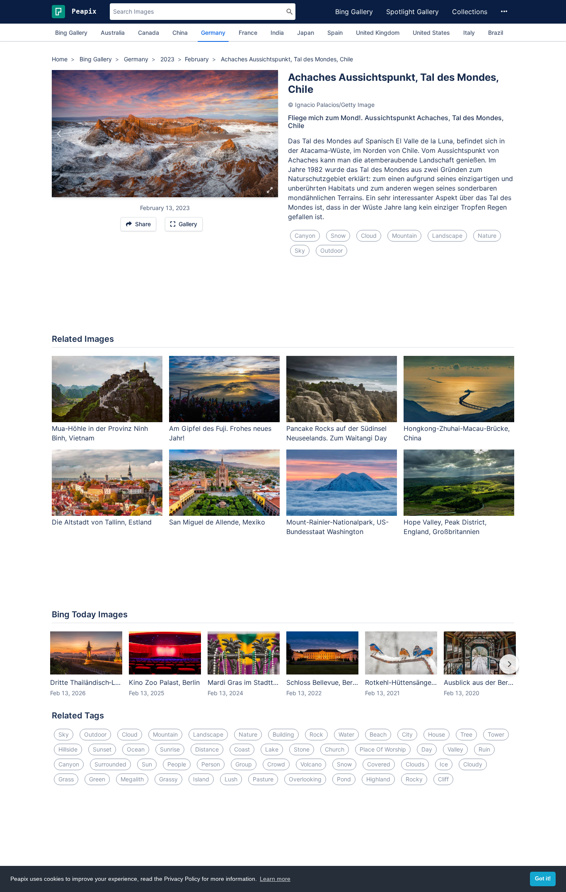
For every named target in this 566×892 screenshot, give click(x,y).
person (210, 764)
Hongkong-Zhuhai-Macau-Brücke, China (457, 433)
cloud (369, 235)
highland (378, 779)
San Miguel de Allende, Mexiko (217, 522)
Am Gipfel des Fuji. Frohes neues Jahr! (220, 433)
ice (444, 764)
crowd (276, 764)
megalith (132, 779)
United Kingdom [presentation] (377, 32)
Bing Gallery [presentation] (71, 32)
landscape (447, 235)
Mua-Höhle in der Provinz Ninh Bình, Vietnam (100, 433)
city (407, 734)
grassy (168, 779)
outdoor (331, 250)
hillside (67, 749)
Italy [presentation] (469, 32)
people (176, 764)
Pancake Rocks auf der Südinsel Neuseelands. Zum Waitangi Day (336, 433)
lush (231, 779)
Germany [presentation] (213, 32)
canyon (305, 235)
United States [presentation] (431, 32)
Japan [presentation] (305, 32)
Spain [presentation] (335, 32)
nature (487, 235)
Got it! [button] (543, 879)
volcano (311, 764)
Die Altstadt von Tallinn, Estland (102, 522)
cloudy (472, 764)
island (201, 779)
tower (496, 734)
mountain (404, 235)
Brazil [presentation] (495, 32)
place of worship (383, 749)
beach (378, 734)
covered (378, 764)
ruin (484, 749)
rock (316, 734)
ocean (136, 749)
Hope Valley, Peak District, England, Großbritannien (445, 527)
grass (66, 779)
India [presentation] (277, 32)
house (436, 734)
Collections (469, 11)
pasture (263, 779)
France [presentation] (248, 32)
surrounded (110, 764)
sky (300, 250)
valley (455, 749)
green (97, 779)
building (283, 734)
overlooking (305, 779)
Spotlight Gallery (412, 11)
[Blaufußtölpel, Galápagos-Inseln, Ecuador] (59, 134)
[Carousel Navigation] (283, 670)
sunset (102, 749)
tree (466, 734)
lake (271, 749)
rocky (414, 779)
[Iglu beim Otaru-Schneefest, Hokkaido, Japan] (270, 134)
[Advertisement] (283, 300)
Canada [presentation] (148, 32)
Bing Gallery (354, 11)
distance (207, 749)
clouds (415, 764)
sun (147, 764)
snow (338, 235)
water (346, 734)
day (426, 749)
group (243, 764)
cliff (443, 779)
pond (344, 779)
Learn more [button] (275, 878)
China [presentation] (180, 32)
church (334, 749)
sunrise (170, 749)
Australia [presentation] (113, 32)
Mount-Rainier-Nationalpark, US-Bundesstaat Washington (337, 527)
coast (242, 749)
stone (302, 749)
